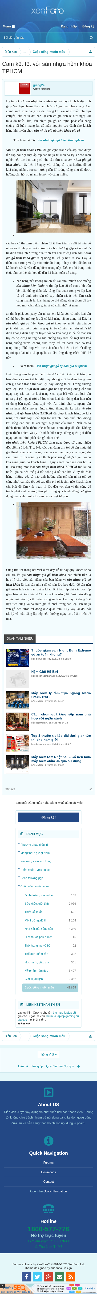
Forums (48, 1162)
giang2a (38, 85)
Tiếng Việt (47, 1054)
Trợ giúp (37, 1066)
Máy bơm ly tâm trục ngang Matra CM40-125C (61, 695)
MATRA (40, 701)
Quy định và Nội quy (60, 1066)
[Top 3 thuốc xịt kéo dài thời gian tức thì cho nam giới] (17, 743)
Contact (48, 1181)
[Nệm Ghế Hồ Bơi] (17, 679)
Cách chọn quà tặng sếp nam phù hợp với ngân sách (61, 716)
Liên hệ (23, 1066)
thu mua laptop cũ (64, 1012)
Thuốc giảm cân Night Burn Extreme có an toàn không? (61, 652)
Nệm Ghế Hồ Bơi (44, 672)
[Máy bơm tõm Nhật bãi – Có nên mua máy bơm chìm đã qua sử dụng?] (17, 764)
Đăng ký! (48, 817)
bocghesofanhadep (46, 675)
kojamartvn (41, 722)
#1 (91, 789)
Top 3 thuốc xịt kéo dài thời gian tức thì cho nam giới (61, 738)
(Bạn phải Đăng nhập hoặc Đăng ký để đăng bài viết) (49, 802)
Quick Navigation (55, 1191)
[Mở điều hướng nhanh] (91, 51)
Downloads (48, 1172)
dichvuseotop (43, 658)
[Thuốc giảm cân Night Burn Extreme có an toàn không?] (17, 657)
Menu (7, 26)
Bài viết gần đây (14, 37)
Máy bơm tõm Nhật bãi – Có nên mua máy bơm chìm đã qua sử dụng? (61, 759)
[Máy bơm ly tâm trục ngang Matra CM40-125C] (17, 700)
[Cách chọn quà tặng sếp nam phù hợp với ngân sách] (17, 721)
